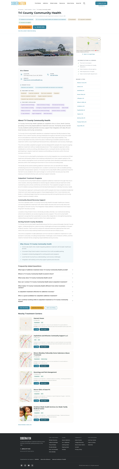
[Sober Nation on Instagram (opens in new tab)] (25, 465)
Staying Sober (65, 447)
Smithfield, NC (80, 90)
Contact (77, 447)
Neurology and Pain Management (45, 372)
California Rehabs (53, 442)
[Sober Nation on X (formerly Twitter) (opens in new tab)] (32, 465)
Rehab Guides (53, 3)
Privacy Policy (78, 449)
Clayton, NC (80, 114)
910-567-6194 (41, 27)
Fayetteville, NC (81, 110)
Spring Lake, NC (81, 118)
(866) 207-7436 (26, 448)
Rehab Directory (53, 440)
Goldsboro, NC (81, 106)
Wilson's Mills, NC (81, 102)
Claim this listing (24, 307)
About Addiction (66, 440)
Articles (64, 449)
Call (37, 329)
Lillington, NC (80, 98)
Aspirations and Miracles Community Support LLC (51, 336)
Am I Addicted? (65, 442)
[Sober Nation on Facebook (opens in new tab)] (21, 465)
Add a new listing (51, 307)
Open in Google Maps (89, 54)
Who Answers (102, 5)
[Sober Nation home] (18, 3)
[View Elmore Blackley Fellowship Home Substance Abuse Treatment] (26, 359)
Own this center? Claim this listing (27, 30)
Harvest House (39, 318)
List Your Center (92, 440)
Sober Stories (70, 3)
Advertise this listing (37, 307)
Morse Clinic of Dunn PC (42, 389)
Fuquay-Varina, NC (81, 121)
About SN (78, 3)
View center (44, 329)
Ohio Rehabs (52, 451)
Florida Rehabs (52, 447)
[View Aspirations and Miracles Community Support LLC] (26, 341)
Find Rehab (38, 3)
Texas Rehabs (52, 444)
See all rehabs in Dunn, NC (25, 424)
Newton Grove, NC (81, 82)
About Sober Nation (80, 444)
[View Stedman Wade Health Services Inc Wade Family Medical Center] (26, 413)
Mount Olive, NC (81, 94)
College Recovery (79, 442)
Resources (62, 3)
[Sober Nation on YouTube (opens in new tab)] (28, 465)
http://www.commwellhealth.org (33, 80)
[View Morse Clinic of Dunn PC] (26, 395)
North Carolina (28, 9)
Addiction (45, 3)
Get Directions (26, 27)
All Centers (20, 9)
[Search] (84, 3)
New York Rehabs (53, 449)
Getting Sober (65, 444)
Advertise (90, 444)
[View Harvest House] (26, 324)
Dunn (34, 9)
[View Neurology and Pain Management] (26, 378)
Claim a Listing (91, 442)
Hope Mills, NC (80, 125)
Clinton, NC (80, 86)
